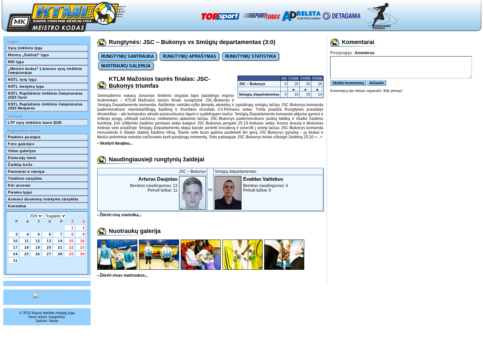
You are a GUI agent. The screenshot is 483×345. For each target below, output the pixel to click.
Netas (53, 321)
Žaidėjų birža (20, 165)
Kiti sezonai (19, 185)
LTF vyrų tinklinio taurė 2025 (35, 123)
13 (49, 241)
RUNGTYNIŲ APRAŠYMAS (189, 56)
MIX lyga (16, 62)
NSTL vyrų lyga (22, 79)
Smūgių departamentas (259, 94)
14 (60, 241)
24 (15, 254)
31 (15, 261)
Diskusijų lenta (22, 158)
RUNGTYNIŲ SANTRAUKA (127, 56)
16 (82, 241)
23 (82, 247)
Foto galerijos (21, 144)
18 (26, 247)
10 (15, 241)
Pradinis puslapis (24, 137)
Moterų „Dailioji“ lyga (28, 55)
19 (37, 247)
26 (37, 254)
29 (71, 254)
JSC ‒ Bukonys (252, 84)
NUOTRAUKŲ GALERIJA (125, 65)
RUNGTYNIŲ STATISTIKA (250, 56)
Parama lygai (20, 192)
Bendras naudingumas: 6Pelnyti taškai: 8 (265, 184)
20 (49, 247)
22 (71, 247)
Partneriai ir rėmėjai (26, 171)
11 (27, 241)
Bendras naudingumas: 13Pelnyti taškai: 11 (153, 184)
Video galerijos (22, 151)
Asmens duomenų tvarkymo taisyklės (43, 199)
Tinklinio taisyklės (25, 178)
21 (60, 247)
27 (49, 254)
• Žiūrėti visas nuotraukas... (122, 275)
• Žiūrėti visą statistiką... (119, 215)
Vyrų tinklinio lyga (25, 48)
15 (71, 241)
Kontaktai (17, 206)
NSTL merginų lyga (26, 86)
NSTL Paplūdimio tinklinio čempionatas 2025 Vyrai (46, 95)
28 (60, 254)
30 (82, 254)
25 (26, 254)
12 (37, 241)
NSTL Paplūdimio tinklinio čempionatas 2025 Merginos (46, 106)
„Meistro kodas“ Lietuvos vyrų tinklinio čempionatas (45, 71)
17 (15, 247)
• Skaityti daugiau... (114, 143)
